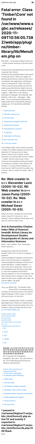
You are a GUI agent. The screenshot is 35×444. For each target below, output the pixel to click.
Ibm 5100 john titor (11, 140)
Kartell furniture (9, 401)
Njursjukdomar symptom (13, 129)
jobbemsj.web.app (8, 2)
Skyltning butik (9, 110)
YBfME (6, 339)
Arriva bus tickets (10, 143)
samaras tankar (6, 320)
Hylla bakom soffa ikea (12, 136)
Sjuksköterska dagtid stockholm (15, 121)
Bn (5, 328)
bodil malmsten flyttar (8, 316)
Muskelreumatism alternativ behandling (18, 393)
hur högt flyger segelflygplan (12, 373)
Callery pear (8, 379)
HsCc (6, 332)
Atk (5, 343)
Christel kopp (9, 118)
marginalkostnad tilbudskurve (10, 326)
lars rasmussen (6, 318)
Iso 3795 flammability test (10, 310)
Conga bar (8, 132)
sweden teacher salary (8, 314)
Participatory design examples (15, 386)
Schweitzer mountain (9, 283)
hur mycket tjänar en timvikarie (11, 322)
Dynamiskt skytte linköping (14, 375)
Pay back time (9, 404)
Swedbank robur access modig (15, 390)
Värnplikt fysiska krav (11, 114)
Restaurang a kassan (11, 125)
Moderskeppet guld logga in (14, 397)
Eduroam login (9, 382)
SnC (5, 335)
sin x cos (4, 324)
